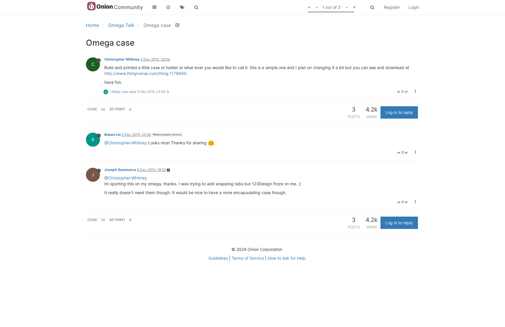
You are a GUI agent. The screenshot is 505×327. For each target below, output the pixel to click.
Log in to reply (399, 112)
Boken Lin (112, 134)
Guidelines (218, 258)
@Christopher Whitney (168, 134)
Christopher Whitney (122, 59)
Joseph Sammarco (120, 169)
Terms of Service (248, 258)
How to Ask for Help (287, 258)
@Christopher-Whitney (125, 142)
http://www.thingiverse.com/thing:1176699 (145, 73)
